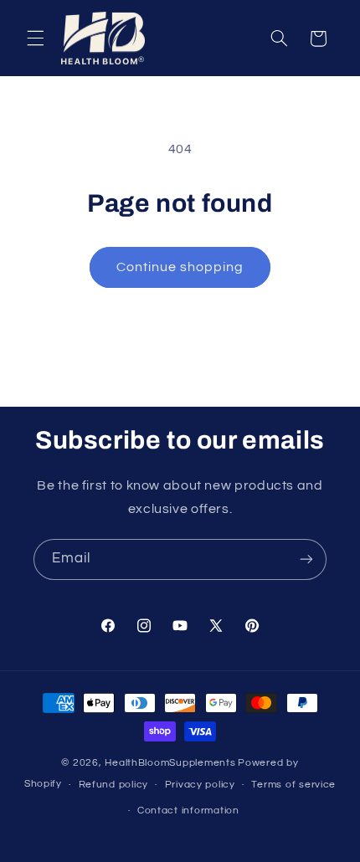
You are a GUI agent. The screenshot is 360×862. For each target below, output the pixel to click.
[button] (35, 38)
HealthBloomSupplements (170, 762)
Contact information (188, 810)
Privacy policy (200, 784)
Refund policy (114, 784)
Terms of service (293, 784)
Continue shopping (180, 267)
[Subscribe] (306, 559)
